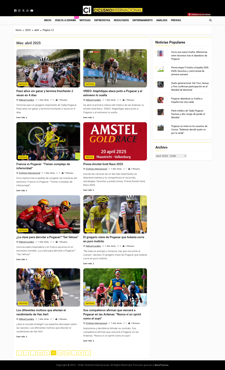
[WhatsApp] (28, 11)
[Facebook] (15, 11)
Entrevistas (102, 20)
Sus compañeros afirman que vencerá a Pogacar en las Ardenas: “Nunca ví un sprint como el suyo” (112, 314)
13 (60, 353)
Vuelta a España (66, 19)
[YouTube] (32, 11)
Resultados (121, 20)
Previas (176, 20)
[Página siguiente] (88, 353)
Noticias (85, 20)
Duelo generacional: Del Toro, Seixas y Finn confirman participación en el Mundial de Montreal (190, 86)
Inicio (47, 20)
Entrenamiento (143, 20)
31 (81, 353)
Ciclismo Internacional (29, 172)
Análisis (161, 20)
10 (40, 353)
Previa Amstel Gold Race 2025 (103, 164)
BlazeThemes (161, 365)
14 (67, 353)
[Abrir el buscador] (210, 20)
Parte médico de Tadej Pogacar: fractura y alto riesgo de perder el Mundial (188, 114)
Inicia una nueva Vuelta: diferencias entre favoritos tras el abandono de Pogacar (189, 55)
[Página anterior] (19, 353)
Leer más (20, 117)
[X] (23, 11)
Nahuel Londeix (26, 99)
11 (46, 353)
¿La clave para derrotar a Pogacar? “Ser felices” (47, 237)
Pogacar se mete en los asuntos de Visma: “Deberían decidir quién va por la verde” (189, 129)
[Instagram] (19, 11)
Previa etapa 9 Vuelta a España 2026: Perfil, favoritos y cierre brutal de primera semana (190, 71)
